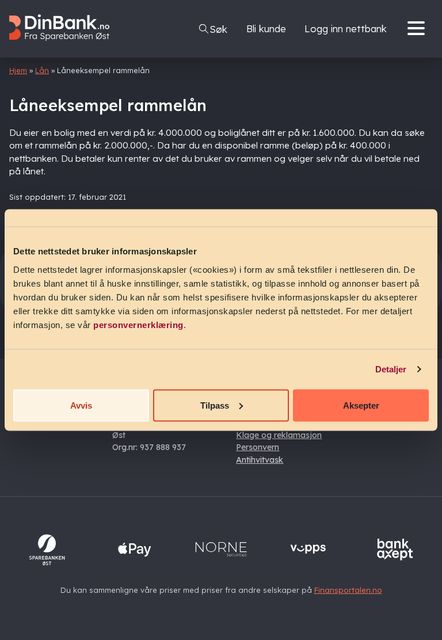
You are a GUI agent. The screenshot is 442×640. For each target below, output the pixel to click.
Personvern (257, 447)
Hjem (18, 70)
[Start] (65, 50)
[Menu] (419, 29)
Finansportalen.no (348, 590)
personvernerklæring (138, 324)
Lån (42, 70)
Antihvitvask (259, 460)
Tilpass (214, 405)
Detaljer (391, 369)
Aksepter (361, 405)
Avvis (81, 405)
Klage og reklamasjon (279, 435)
